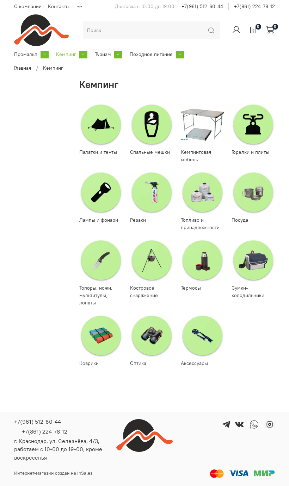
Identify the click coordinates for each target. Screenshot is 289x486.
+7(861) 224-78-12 (254, 6)
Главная (22, 68)
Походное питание (151, 54)
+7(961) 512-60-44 (202, 6)
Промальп (25, 54)
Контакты (58, 6)
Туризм (103, 54)
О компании (28, 6)
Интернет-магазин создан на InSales (53, 473)
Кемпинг (66, 54)
